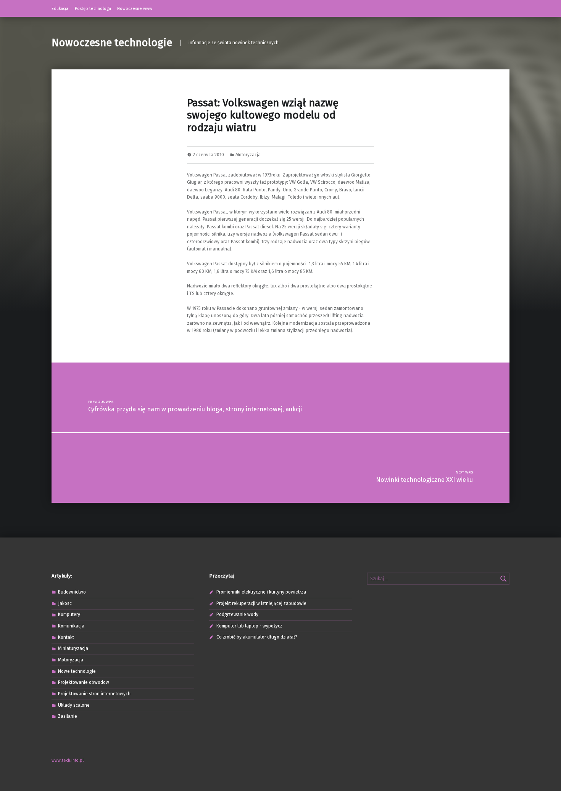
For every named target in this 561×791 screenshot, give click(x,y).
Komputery (69, 614)
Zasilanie (67, 716)
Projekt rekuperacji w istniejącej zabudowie (261, 603)
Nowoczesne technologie (112, 42)
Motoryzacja (248, 154)
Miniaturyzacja (73, 648)
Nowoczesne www (134, 8)
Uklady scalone (74, 705)
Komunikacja (71, 626)
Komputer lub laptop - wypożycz (249, 626)
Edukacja (60, 8)
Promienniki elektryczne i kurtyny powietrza (261, 592)
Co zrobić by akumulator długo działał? (256, 637)
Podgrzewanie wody (237, 614)
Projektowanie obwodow (83, 682)
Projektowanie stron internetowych (94, 693)
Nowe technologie (77, 671)
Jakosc (65, 603)
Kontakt (66, 637)
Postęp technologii (93, 8)
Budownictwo (72, 592)
